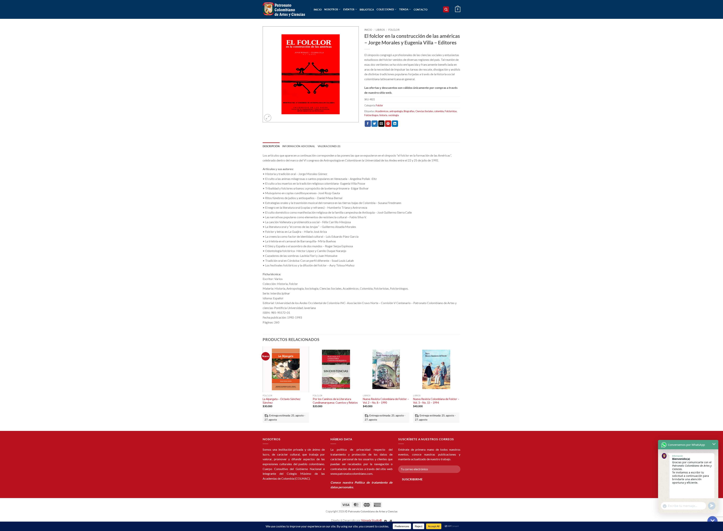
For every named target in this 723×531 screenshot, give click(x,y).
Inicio (318, 9)
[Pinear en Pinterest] (388, 123)
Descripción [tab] (271, 146)
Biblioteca (367, 9)
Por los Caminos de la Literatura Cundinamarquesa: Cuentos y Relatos (335, 400)
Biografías (409, 111)
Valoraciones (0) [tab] (329, 146)
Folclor (394, 29)
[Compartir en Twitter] (374, 123)
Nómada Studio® (371, 520)
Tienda (404, 9)
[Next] (459, 388)
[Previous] (263, 388)
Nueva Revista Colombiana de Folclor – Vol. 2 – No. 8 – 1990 (386, 400)
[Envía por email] (381, 123)
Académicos (381, 111)
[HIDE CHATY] (712, 521)
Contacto (421, 9)
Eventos (349, 9)
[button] (446, 9)
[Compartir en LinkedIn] (395, 123)
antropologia (396, 111)
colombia (439, 111)
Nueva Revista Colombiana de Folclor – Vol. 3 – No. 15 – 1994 (436, 400)
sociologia (393, 115)
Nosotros (331, 9)
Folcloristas (451, 111)
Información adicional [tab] (298, 146)
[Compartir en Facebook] (368, 123)
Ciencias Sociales (424, 111)
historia (383, 115)
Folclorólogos (371, 115)
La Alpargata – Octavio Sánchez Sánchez (281, 400)
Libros (380, 29)
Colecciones (385, 9)
